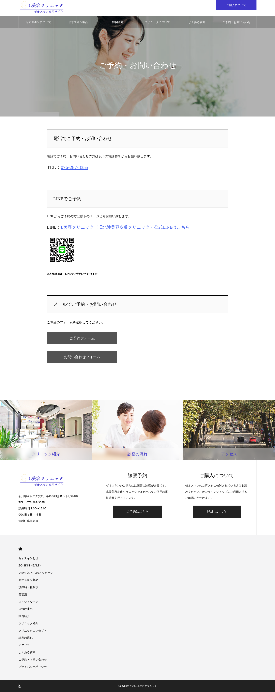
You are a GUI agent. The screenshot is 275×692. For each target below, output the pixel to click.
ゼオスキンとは (28, 558)
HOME (20, 549)
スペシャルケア (28, 601)
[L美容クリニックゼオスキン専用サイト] (42, 8)
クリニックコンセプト (33, 630)
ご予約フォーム (82, 338)
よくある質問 (196, 22)
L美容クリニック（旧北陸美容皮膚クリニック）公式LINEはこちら (125, 227)
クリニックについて (157, 22)
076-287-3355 (74, 167)
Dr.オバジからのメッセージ (36, 572)
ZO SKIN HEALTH (30, 565)
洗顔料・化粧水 (28, 587)
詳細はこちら (216, 511)
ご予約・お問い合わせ (236, 22)
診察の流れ (26, 637)
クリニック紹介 (28, 623)
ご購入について (236, 5)
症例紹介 (117, 22)
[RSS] (19, 686)
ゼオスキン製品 (78, 22)
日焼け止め (26, 608)
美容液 (23, 594)
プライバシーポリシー (33, 666)
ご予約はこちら (137, 511)
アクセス (24, 645)
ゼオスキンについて (38, 22)
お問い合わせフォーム (82, 357)
